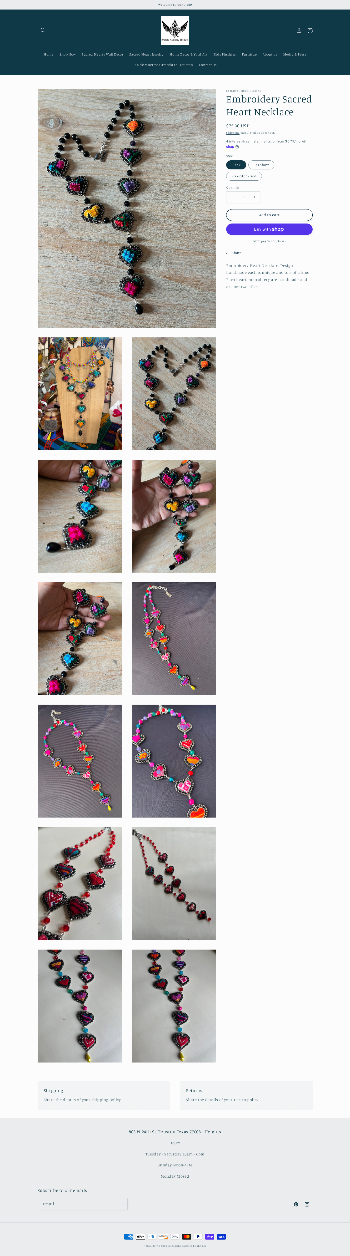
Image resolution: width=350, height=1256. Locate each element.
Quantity (232, 187)
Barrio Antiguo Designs (166, 1245)
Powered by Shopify (194, 1245)
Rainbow (261, 165)
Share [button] (236, 252)
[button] (43, 30)
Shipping (233, 132)
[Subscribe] (121, 1204)
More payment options (269, 241)
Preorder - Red (244, 176)
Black (236, 165)
